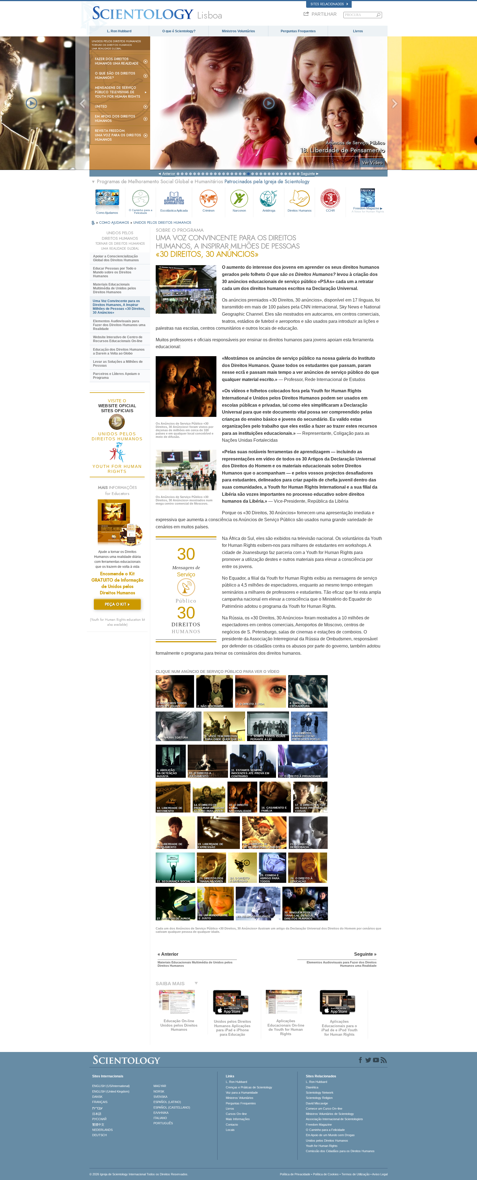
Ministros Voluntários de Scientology (330, 1113)
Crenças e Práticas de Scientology (249, 1087)
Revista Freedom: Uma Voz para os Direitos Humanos (118, 135)
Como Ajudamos (107, 212)
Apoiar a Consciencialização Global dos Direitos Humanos (116, 258)
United (101, 106)
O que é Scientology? (178, 31)
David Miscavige (317, 1103)
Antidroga (269, 210)
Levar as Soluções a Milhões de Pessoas (118, 363)
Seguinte (308, 173)
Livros (358, 31)
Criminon (208, 210)
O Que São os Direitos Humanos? (115, 75)
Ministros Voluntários (238, 31)
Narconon (239, 210)
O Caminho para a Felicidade (140, 211)
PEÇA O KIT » (117, 604)
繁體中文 (98, 1124)
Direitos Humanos (300, 210)
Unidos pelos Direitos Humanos (327, 1140)
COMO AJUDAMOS (114, 222)
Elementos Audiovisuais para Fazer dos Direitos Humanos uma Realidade (119, 325)
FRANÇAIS (99, 1102)
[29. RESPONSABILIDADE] (258, 919)
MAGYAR (159, 1086)
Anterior (168, 173)
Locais (230, 1129)
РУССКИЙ (99, 1119)
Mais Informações (238, 1119)
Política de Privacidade (295, 1174)
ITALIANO (160, 1118)
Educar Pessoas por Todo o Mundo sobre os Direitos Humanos (114, 272)
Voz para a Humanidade (242, 1092)
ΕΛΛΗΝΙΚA (160, 1112)
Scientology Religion (319, 1097)
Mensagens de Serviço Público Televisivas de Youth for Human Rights (117, 92)
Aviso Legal (380, 1174)
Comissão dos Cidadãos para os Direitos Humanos (340, 1151)
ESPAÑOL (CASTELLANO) (171, 1107)
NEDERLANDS (102, 1129)
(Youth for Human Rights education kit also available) (117, 622)
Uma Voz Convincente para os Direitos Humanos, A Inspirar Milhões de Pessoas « (119, 307)
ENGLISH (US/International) (111, 1086)
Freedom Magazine (368, 210)
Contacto (232, 1124)
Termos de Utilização (355, 1174)
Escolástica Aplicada (174, 210)
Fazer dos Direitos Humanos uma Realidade (117, 61)
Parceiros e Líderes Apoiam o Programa (116, 376)
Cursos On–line (236, 1113)
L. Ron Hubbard (119, 31)
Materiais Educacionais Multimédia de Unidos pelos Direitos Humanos (114, 288)
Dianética (312, 1087)
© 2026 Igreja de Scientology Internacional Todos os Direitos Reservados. (138, 1174)
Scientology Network (319, 1092)
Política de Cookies (326, 1174)
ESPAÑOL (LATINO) (167, 1102)
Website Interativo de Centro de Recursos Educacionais (117, 339)
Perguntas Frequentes (298, 31)
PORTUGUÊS (163, 1123)
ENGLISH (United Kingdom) (110, 1091)
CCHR (330, 210)
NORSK (158, 1091)
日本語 (96, 1113)
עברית (97, 1108)
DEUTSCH (99, 1135)
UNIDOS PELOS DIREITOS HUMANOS (162, 222)
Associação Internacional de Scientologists (334, 1119)
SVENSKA (160, 1096)
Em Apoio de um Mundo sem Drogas (330, 1135)
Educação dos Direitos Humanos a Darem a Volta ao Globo (119, 351)
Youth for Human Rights (322, 1145)
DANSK (97, 1096)
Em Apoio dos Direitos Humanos (115, 118)
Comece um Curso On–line (324, 1108)
